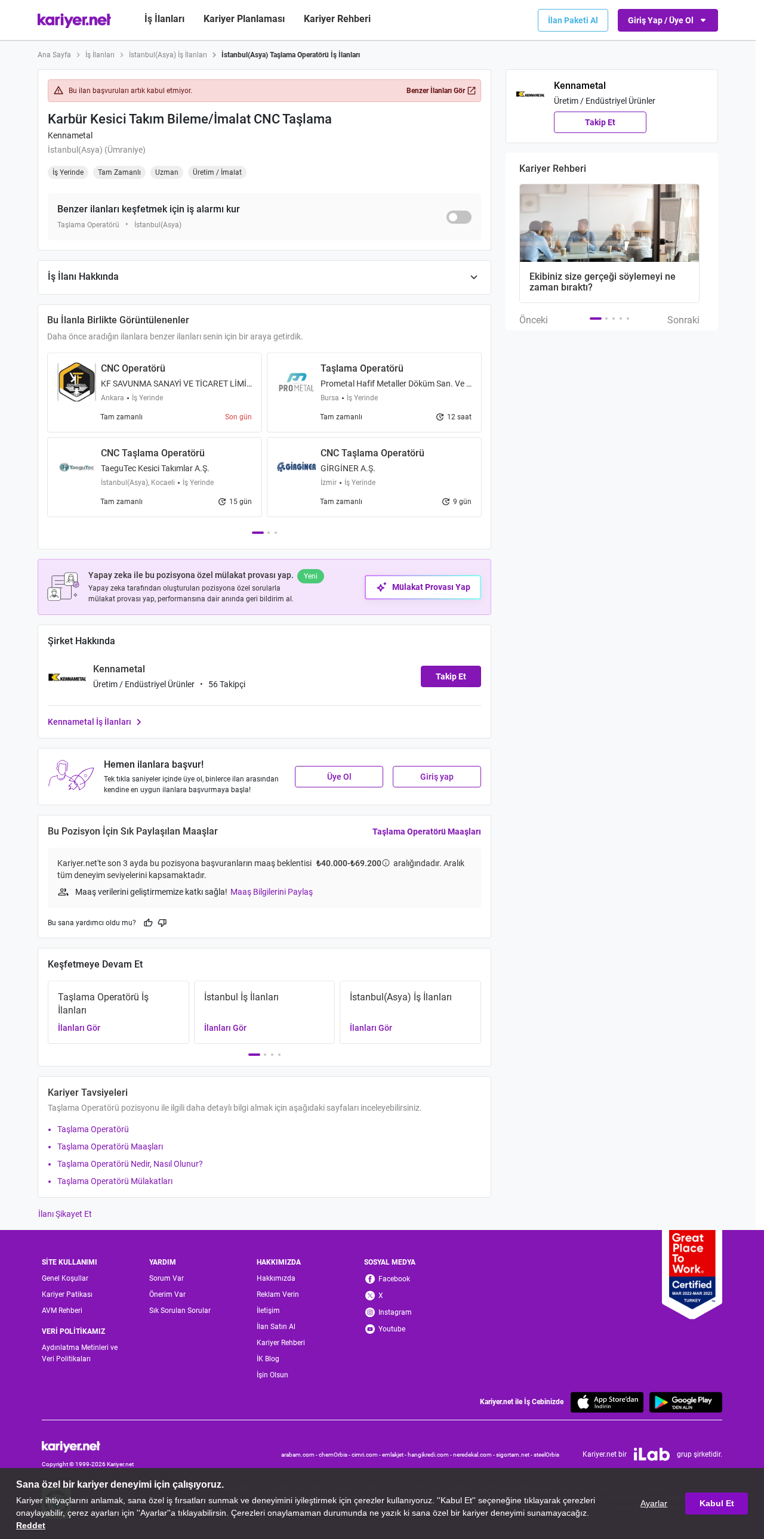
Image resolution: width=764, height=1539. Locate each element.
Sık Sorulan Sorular (180, 1310)
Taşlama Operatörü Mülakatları (114, 1181)
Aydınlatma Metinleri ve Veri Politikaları (80, 1353)
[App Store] (607, 1402)
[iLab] (652, 1454)
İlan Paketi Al (573, 20)
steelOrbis (546, 1454)
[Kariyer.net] (88, 1446)
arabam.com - (300, 1454)
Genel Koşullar (65, 1278)
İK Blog (268, 1359)
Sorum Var (166, 1278)
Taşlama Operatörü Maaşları (426, 831)
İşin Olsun (272, 1375)
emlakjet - (395, 1454)
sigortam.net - (515, 1454)
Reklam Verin (278, 1294)
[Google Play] (685, 1402)
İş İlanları (164, 18)
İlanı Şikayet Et (65, 1214)
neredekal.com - (474, 1454)
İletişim (268, 1310)
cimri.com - (367, 1454)
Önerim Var (167, 1294)
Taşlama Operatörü (93, 1129)
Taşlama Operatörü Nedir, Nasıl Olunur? (130, 1164)
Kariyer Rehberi (281, 1343)
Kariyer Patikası (67, 1294)
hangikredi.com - (430, 1454)
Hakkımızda (276, 1278)
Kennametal (70, 135)
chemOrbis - (335, 1454)
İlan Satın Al (276, 1326)
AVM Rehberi (62, 1310)
